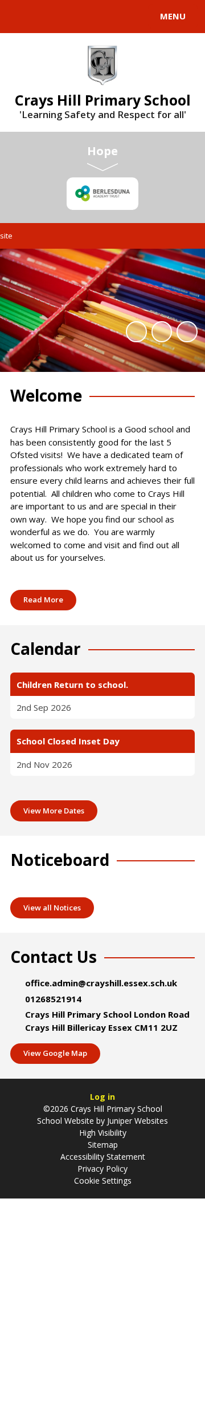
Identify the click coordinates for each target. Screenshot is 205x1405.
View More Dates (53, 810)
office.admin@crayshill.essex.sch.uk (101, 983)
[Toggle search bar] (21, 16)
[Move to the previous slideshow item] (161, 331)
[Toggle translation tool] (50, 16)
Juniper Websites (136, 1120)
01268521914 (53, 999)
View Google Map (55, 1053)
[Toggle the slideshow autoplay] (136, 331)
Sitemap (103, 1144)
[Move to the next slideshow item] (187, 331)
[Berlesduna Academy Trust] (102, 193)
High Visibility (102, 1132)
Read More (43, 599)
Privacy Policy (102, 1168)
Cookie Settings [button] (103, 1180)
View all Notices (52, 907)
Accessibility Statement (102, 1156)
